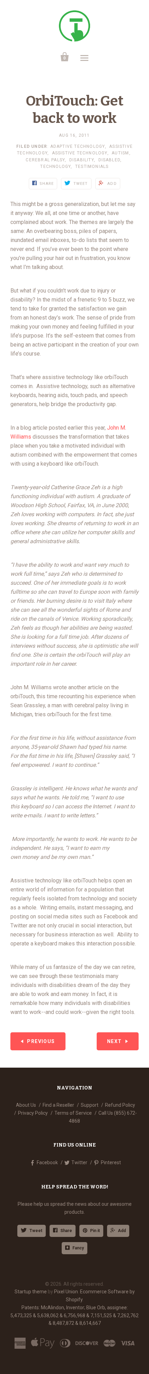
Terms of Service (73, 1113)
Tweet (35, 1230)
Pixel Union (66, 1291)
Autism (120, 153)
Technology (55, 166)
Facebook (47, 1162)
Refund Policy (120, 1105)
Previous (41, 1041)
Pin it (95, 1230)
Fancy (78, 1248)
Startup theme (31, 1291)
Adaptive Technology (77, 146)
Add (122, 1230)
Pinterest (111, 1162)
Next (114, 1041)
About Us (26, 1105)
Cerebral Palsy (45, 160)
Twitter (79, 1162)
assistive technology (79, 153)
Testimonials (91, 166)
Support (89, 1105)
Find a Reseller (58, 1105)
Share (66, 1230)
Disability (81, 160)
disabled (109, 160)
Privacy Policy (33, 1113)
